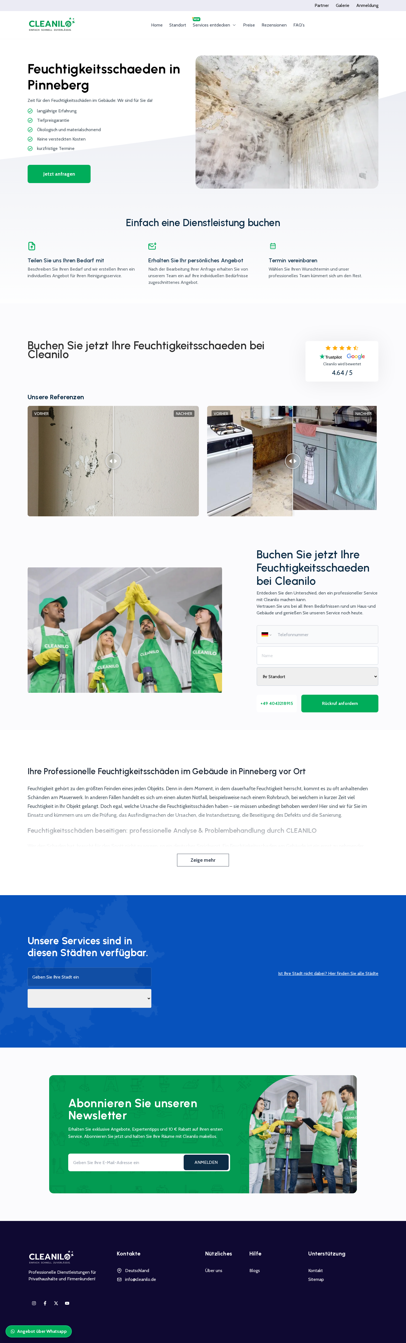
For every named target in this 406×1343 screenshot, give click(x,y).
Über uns (213, 1270)
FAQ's (299, 25)
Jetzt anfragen (59, 174)
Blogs (254, 1270)
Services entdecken (211, 25)
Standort (177, 25)
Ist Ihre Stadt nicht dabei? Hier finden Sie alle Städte (328, 973)
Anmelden (206, 1162)
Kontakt (315, 1270)
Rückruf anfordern (340, 703)
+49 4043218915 (276, 703)
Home (157, 25)
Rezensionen (274, 25)
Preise (249, 25)
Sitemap (316, 1279)
